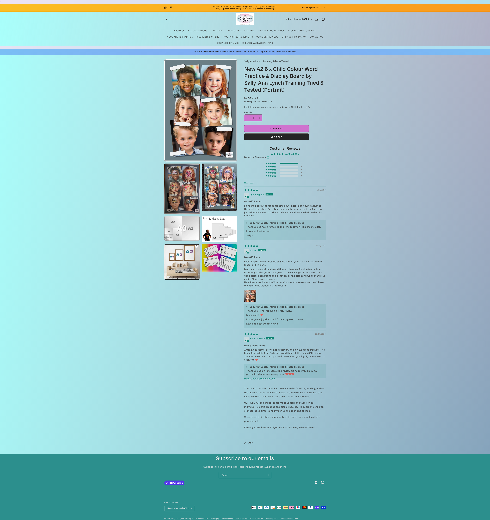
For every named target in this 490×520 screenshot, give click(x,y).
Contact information (289, 518)
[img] (251, 190)
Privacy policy (241, 518)
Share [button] (251, 443)
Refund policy (227, 518)
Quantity (248, 112)
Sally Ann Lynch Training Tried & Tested (187, 519)
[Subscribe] (268, 475)
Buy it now (277, 137)
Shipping (248, 102)
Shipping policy (272, 518)
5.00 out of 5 (292, 154)
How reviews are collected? (259, 378)
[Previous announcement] (165, 52)
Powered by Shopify (211, 519)
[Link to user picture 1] (250, 296)
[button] (167, 19)
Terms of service (256, 518)
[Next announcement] (325, 52)
